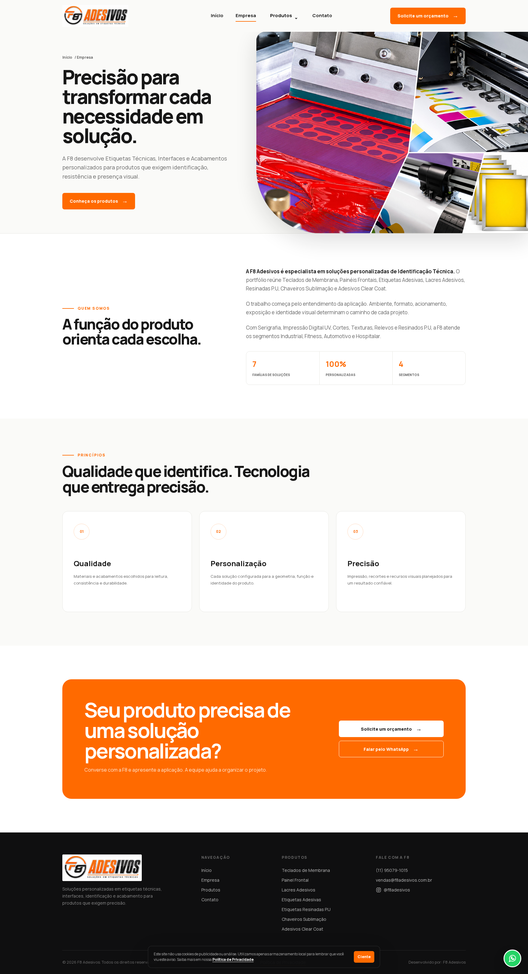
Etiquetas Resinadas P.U (306, 909)
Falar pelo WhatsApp (386, 749)
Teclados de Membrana (306, 870)
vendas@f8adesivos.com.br (404, 880)
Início (217, 15)
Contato (322, 15)
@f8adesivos (397, 890)
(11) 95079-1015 (392, 870)
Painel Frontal (295, 880)
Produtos (284, 16)
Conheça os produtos (94, 201)
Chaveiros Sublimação (304, 919)
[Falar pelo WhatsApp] (512, 958)
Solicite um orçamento (423, 16)
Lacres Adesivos (298, 890)
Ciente (364, 956)
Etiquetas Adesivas (301, 899)
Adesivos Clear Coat (302, 929)
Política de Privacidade (233, 959)
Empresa (246, 15)
